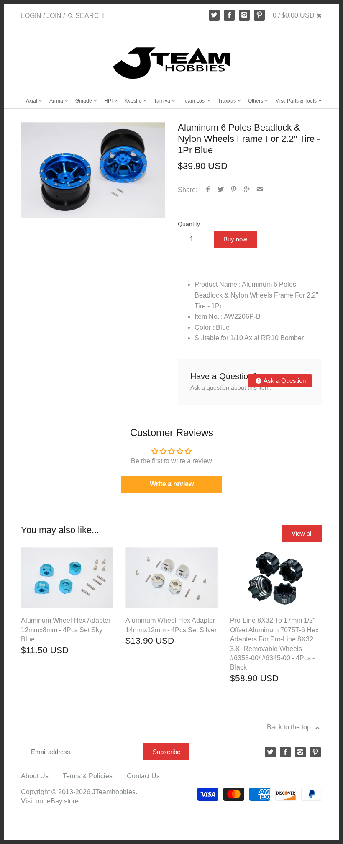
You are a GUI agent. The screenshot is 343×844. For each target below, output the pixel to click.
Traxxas (227, 101)
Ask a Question (284, 380)
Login (31, 15)
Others (256, 101)
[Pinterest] (259, 15)
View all (302, 533)
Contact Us (143, 776)
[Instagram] (244, 15)
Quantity (189, 224)
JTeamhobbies (114, 791)
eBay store (63, 801)
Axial (32, 101)
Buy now (235, 239)
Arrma (56, 101)
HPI (109, 101)
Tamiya (163, 101)
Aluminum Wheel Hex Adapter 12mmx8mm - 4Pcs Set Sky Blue (65, 630)
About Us (35, 776)
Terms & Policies (88, 776)
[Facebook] (229, 15)
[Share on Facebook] (208, 189)
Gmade (84, 101)
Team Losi (194, 101)
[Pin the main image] (234, 189)
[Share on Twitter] (221, 189)
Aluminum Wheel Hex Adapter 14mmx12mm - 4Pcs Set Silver (171, 625)
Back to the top (289, 727)
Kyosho (134, 101)
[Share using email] (260, 189)
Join (53, 15)
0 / (294, 15)
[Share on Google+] (247, 189)
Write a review (172, 483)
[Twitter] (214, 15)
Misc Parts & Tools (296, 101)
